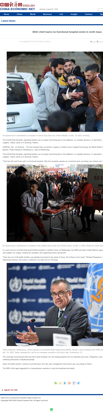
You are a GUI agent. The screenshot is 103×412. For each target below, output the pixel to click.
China (19, 14)
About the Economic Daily (21, 398)
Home (6, 14)
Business (47, 14)
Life (61, 14)
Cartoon (88, 14)
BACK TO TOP (10, 390)
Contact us (36, 398)
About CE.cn (5, 398)
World (32, 14)
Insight (74, 14)
